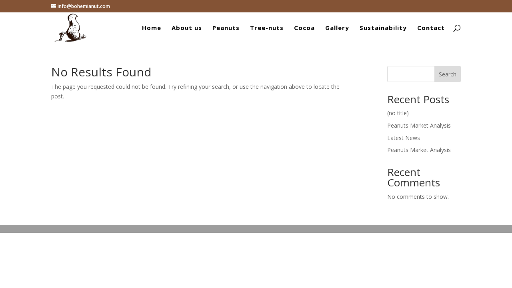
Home (151, 28)
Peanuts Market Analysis (419, 125)
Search (447, 74)
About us (187, 28)
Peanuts (226, 28)
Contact (431, 28)
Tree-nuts (267, 28)
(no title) (398, 113)
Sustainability (383, 28)
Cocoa (304, 28)
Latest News (403, 138)
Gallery (337, 28)
